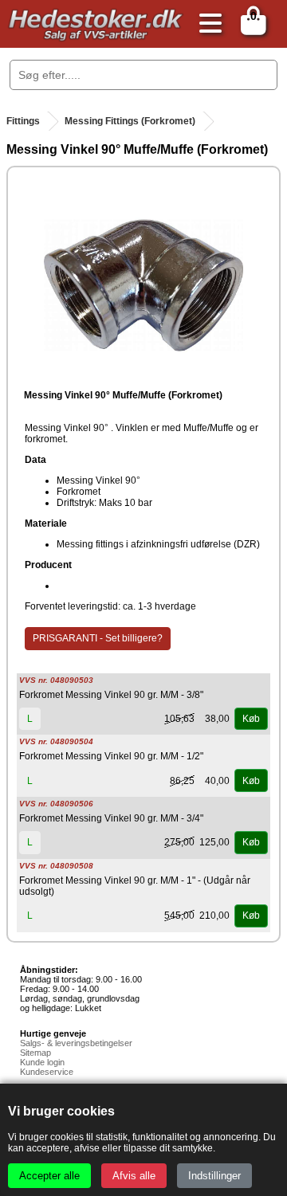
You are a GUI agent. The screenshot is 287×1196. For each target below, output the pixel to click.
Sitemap (35, 1052)
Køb (251, 718)
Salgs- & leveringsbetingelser (76, 1043)
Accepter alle (49, 1176)
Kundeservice (46, 1071)
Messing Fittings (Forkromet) (130, 121)
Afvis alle (133, 1176)
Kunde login (42, 1062)
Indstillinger (214, 1176)
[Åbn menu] (206, 24)
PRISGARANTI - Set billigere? (98, 638)
